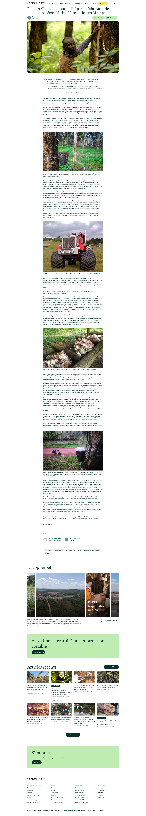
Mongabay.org (79, 792)
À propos (53, 788)
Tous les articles (110, 667)
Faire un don (102, 3)
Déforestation (59, 550)
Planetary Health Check (81, 797)
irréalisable (80, 379)
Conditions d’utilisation (57, 802)
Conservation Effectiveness (82, 800)
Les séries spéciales (77, 3)
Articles (87, 3)
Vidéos (61, 3)
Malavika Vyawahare (38, 17)
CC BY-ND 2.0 (95, 518)
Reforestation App (80, 795)
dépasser (78, 502)
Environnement (70, 550)
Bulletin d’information (57, 797)
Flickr (88, 273)
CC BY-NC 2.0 (52, 475)
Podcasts (67, 3)
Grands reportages (51, 3)
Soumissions (54, 800)
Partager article (111, 17)
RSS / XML (101, 797)
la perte (59, 122)
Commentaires (98, 17)
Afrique (40, 18)
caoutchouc (48, 107)
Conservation (48, 550)
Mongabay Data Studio (81, 802)
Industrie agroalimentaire (91, 550)
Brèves (94, 3)
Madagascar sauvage (81, 788)
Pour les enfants (79, 790)
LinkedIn (100, 788)
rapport (51, 98)
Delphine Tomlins (75, 538)
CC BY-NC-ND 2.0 (95, 273)
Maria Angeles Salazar (55, 538)
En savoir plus (37, 652)
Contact (53, 790)
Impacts (53, 795)
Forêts (79, 550)
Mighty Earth (97, 309)
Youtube (100, 792)
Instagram (101, 790)
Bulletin (35, 762)
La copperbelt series (109, 620)
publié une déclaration (66, 213)
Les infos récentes (32, 802)
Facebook (101, 795)
